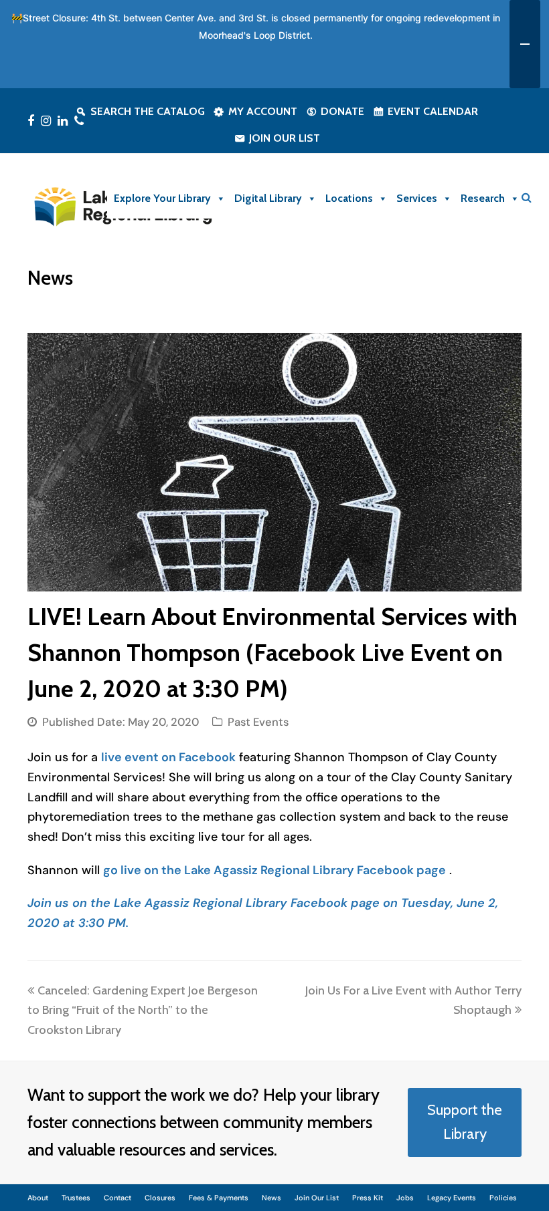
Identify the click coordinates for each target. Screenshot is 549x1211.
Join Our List (284, 138)
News (271, 1197)
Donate (342, 111)
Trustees (76, 1197)
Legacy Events (451, 1197)
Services (416, 198)
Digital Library (268, 198)
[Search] (527, 197)
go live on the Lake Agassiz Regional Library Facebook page (274, 870)
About (37, 1197)
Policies (503, 1197)
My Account (262, 111)
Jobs (405, 1197)
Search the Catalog (147, 111)
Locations (349, 198)
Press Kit (367, 1197)
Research (483, 198)
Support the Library (464, 1122)
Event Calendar (433, 111)
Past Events (258, 722)
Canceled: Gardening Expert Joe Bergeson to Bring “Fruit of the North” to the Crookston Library (142, 1010)
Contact (117, 1197)
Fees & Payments (218, 1197)
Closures (160, 1197)
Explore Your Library (162, 198)
